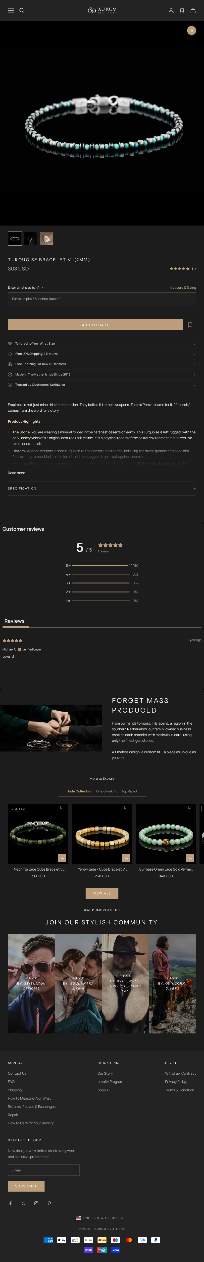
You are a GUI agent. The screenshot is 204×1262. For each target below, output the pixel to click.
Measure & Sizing (183, 287)
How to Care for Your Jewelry (30, 1123)
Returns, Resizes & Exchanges (31, 1106)
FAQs (12, 1081)
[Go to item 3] (47, 239)
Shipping (15, 1090)
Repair (13, 1114)
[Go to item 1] (15, 239)
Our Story (105, 1073)
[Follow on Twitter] (23, 1203)
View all (102, 893)
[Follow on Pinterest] (49, 1203)
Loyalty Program (110, 1081)
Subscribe (26, 1186)
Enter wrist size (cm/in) (25, 287)
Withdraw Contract (180, 1073)
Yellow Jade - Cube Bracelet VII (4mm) (102, 869)
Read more (16, 472)
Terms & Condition (179, 1090)
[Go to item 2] (31, 239)
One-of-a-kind (106, 791)
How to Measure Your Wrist (29, 1098)
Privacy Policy (176, 1081)
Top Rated (129, 791)
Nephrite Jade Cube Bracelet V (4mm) (38, 869)
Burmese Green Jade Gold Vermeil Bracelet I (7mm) (165, 869)
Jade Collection (79, 791)
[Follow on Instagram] (36, 1203)
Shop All (104, 1090)
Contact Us (17, 1073)
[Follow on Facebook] (10, 1203)
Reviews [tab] (15, 621)
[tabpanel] (102, 659)
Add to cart (95, 325)
